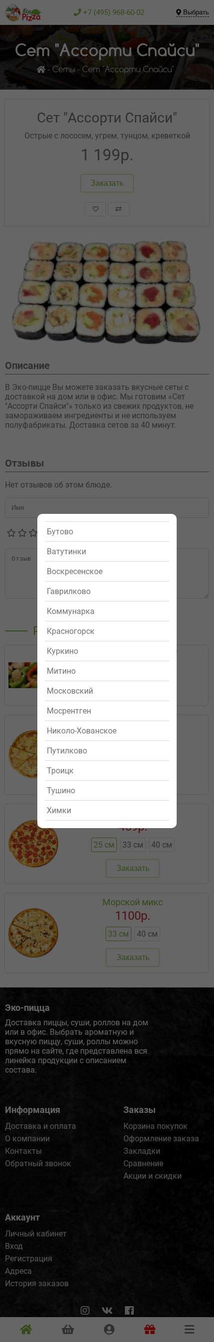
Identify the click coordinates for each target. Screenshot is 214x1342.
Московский (70, 691)
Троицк (60, 770)
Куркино (62, 651)
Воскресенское (75, 571)
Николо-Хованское (81, 730)
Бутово (60, 531)
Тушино (61, 790)
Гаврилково (69, 591)
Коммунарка (71, 611)
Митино (61, 671)
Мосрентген (69, 711)
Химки (59, 810)
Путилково (67, 750)
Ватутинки (66, 551)
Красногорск (71, 631)
